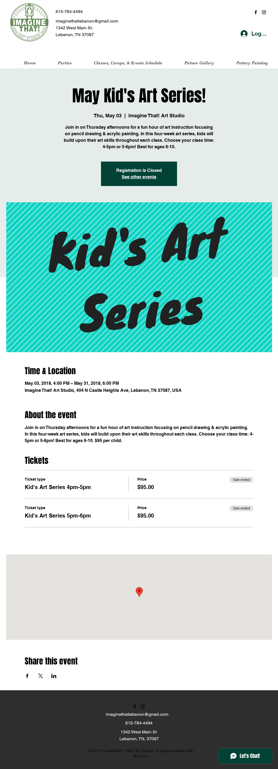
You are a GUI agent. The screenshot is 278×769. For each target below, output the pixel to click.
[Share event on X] (40, 676)
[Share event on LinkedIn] (53, 676)
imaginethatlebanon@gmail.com (87, 21)
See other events (139, 176)
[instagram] (264, 12)
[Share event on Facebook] (27, 676)
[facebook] (255, 12)
